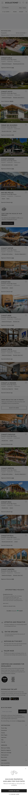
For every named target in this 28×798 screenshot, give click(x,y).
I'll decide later (14, 794)
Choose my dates (14, 790)
